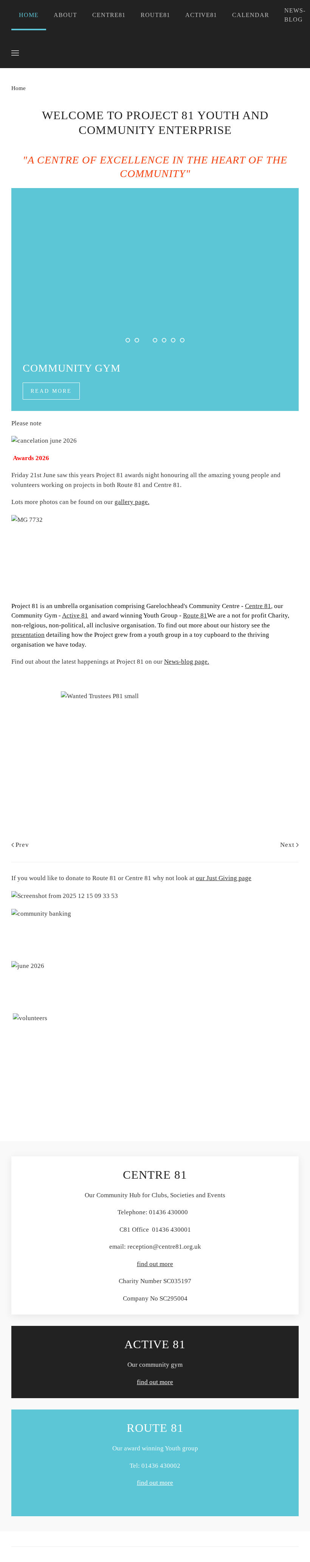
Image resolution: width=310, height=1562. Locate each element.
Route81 (155, 15)
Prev (22, 844)
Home (29, 15)
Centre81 (109, 15)
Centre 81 (258, 606)
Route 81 (195, 615)
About (65, 15)
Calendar (250, 15)
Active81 (201, 15)
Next (287, 844)
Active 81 (75, 615)
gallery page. (132, 502)
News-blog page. (186, 661)
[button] (15, 53)
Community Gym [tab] (147, 341)
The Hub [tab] (129, 341)
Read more (51, 391)
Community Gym (72, 368)
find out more (155, 1264)
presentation (28, 634)
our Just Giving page (223, 878)
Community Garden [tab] (138, 341)
